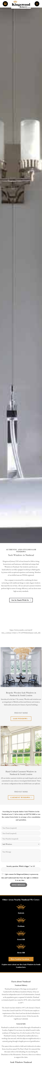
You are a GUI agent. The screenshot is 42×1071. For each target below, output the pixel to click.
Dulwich (21, 913)
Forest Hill (21, 939)
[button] (36, 3)
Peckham (21, 926)
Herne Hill (21, 952)
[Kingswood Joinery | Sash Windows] (21, 4)
